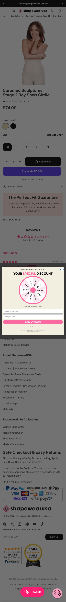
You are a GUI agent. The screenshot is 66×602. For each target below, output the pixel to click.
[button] (57, 593)
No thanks (33, 326)
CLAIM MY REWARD (33, 322)
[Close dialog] (61, 269)
